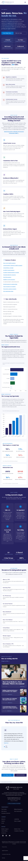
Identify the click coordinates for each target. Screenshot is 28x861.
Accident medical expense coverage (11, 272)
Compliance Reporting (19, 831)
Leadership (16, 819)
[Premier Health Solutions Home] (7, 2)
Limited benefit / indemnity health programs (12, 265)
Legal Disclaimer (5, 850)
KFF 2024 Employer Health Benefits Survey (12, 410)
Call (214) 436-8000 (20, 775)
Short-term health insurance (9, 263)
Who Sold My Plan (18, 811)
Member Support (4, 829)
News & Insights (17, 821)
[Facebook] (6, 836)
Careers (3, 821)
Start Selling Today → (7, 33)
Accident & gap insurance (8, 270)
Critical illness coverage (8, 267)
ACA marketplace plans (8, 291)
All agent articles (4, 661)
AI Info (2, 823)
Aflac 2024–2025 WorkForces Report (11, 461)
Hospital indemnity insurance (9, 274)
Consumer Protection (5, 813)
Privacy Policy (4, 846)
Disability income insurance (9, 279)
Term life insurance (7, 277)
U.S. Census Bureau (15, 483)
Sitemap (3, 857)
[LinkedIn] (2, 836)
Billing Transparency (18, 809)
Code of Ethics (4, 831)
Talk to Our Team (18, 33)
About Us (3, 819)
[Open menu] (25, 2)
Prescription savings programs (9, 288)
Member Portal (17, 829)
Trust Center (4, 809)
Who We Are (4, 811)
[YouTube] (9, 836)
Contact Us (3, 833)
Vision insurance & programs (9, 286)
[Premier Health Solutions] (14, 790)
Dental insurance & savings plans (10, 284)
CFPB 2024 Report (8, 483)
